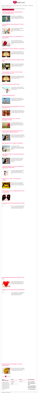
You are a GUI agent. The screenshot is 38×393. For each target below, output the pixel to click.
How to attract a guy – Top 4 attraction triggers (11, 179)
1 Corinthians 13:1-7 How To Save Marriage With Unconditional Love (12, 72)
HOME (3, 5)
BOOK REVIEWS (25, 5)
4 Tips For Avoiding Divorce (8, 95)
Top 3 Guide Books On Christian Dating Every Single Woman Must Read (13, 167)
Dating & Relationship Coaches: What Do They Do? (13, 278)
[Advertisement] (32, 14)
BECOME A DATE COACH (9, 5)
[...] (23, 18)
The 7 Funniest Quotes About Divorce (11, 84)
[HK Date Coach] (19, 2)
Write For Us (21, 381)
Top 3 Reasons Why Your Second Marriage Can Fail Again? (13, 154)
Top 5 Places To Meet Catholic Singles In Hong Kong (13, 60)
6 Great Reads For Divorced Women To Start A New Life (13, 25)
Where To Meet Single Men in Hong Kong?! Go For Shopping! (32, 386)
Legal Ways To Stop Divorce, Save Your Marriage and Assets (11, 119)
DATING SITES (31, 5)
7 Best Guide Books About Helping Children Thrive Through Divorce (12, 12)
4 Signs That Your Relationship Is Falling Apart (13, 289)
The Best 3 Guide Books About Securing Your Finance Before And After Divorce (12, 131)
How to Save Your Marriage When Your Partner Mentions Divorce (13, 107)
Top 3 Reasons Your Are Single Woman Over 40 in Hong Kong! (13, 191)
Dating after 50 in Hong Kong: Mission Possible (13, 203)
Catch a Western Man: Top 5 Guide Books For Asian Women (12, 37)
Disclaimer (12, 382)
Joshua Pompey (32, 389)
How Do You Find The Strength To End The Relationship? (12, 364)
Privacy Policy (13, 381)
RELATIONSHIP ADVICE (17, 5)
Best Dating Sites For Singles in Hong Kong (12, 143)
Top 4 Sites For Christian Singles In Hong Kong (13, 48)
